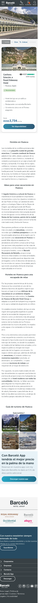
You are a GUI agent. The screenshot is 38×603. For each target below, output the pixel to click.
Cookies (12, 594)
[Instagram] (24, 586)
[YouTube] (32, 586)
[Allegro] (28, 521)
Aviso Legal (4, 591)
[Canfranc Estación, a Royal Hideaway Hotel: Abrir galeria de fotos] (34, 49)
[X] (28, 586)
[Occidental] (9, 521)
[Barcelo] (28, 515)
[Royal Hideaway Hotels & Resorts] (9, 515)
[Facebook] (20, 586)
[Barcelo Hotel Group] (4, 586)
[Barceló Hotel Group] (10, 3)
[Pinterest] (36, 586)
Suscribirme (8, 548)
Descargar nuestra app (19, 479)
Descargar (8, 579)
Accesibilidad (12, 596)
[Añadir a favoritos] (4, 49)
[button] (3, 3)
